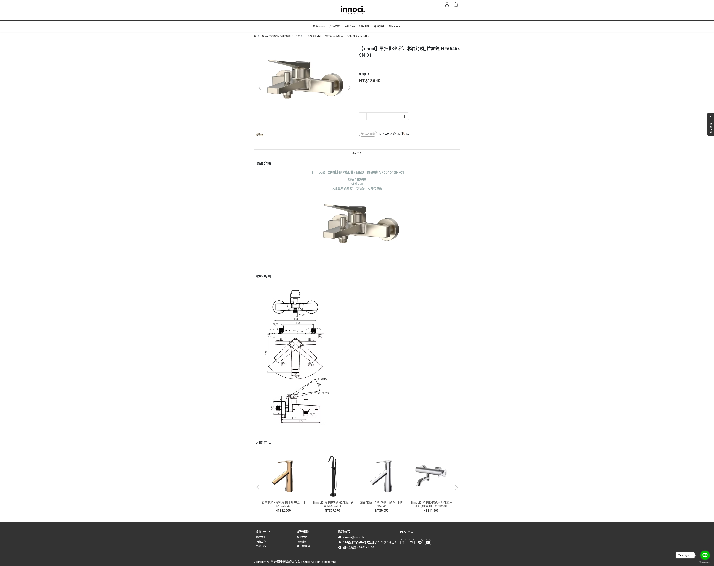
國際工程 (261, 541)
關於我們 (261, 537)
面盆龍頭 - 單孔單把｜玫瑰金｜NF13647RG (283, 504)
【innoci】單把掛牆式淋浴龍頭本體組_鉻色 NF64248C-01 (431, 504)
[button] (349, 87)
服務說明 (302, 541)
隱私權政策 (303, 546)
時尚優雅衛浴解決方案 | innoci (290, 562)
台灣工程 (261, 546)
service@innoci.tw (354, 537)
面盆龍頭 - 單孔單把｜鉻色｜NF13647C (381, 504)
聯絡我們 (302, 537)
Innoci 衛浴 (406, 531)
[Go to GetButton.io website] (705, 562)
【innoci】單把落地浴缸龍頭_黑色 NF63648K (332, 504)
